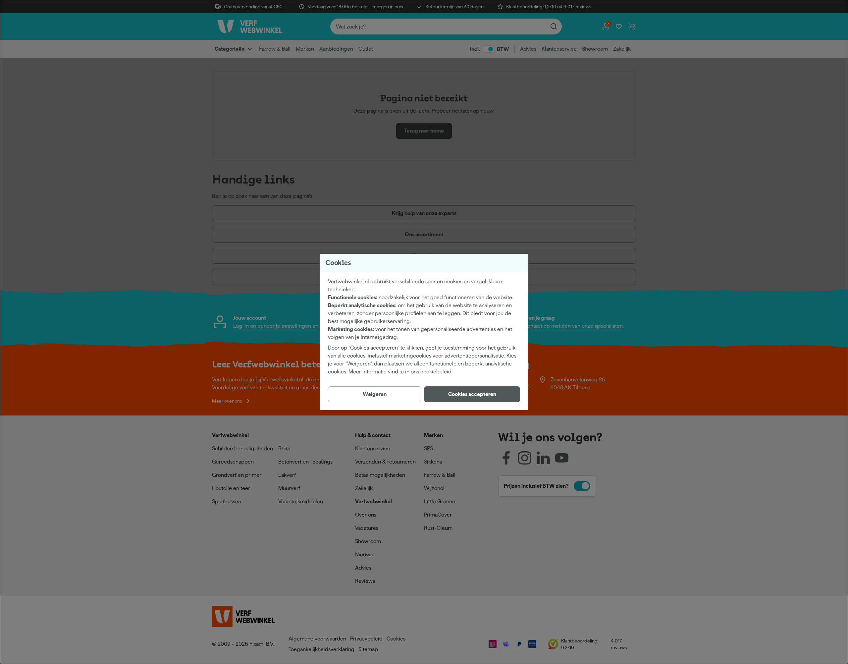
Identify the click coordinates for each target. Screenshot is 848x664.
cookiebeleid (435, 371)
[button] (472, 394)
